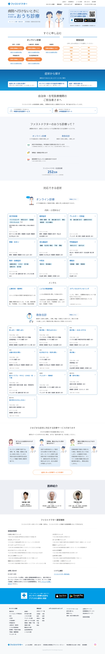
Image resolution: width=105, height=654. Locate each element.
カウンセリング (68, 4)
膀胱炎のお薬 (27, 627)
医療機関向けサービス (88, 611)
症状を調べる (78, 4)
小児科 (11, 618)
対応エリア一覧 (41, 611)
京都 (71, 60)
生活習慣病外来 (28, 629)
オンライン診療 (50, 4)
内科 (10, 616)
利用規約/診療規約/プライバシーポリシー (54, 645)
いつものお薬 (27, 632)
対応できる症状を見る (16, 52)
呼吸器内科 (12, 623)
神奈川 (71, 50)
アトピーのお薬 (28, 618)
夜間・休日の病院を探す (72, 615)
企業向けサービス (87, 609)
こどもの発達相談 (13, 627)
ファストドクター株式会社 (61, 574)
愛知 (89, 53)
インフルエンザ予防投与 (15, 613)
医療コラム (69, 613)
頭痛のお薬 (27, 625)
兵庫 (89, 57)
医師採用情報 (86, 617)
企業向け (64, 1)
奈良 (89, 60)
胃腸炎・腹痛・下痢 (29, 623)
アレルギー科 (12, 634)
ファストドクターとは (90, 4)
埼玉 (89, 50)
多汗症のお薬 (27, 613)
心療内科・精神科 (13, 625)
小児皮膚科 (12, 620)
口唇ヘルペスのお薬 (29, 620)
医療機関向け (71, 1)
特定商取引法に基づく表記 (73, 645)
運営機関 (94, 1)
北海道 (71, 47)
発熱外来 (11, 611)
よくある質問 (79, 1)
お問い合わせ (87, 1)
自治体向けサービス (88, 613)
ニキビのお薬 (27, 616)
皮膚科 (26, 611)
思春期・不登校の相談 (15, 629)
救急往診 (59, 4)
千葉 (71, 53)
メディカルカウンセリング (56, 608)
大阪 (71, 57)
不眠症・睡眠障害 (13, 632)
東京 (89, 47)
